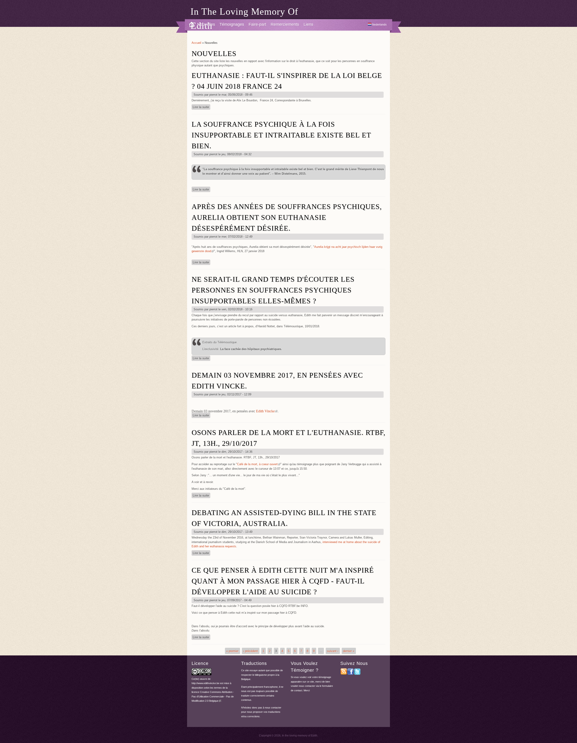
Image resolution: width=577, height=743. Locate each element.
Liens (308, 24)
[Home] (190, 24)
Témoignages (232, 24)
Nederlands (379, 24)
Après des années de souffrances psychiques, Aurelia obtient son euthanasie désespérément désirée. (287, 217)
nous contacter (273, 707)
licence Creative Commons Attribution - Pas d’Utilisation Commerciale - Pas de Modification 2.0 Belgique (213, 696)
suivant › (332, 651)
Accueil (196, 42)
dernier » (348, 651)
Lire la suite (201, 107)
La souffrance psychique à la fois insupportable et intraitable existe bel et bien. (281, 135)
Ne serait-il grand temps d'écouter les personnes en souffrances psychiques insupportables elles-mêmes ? (273, 290)
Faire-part (257, 24)
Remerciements (285, 24)
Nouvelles (206, 24)
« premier (232, 651)
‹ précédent (250, 651)
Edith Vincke (266, 411)
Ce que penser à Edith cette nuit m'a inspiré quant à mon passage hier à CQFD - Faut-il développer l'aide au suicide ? (283, 581)
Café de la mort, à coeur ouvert (258, 464)
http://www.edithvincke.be (205, 683)
